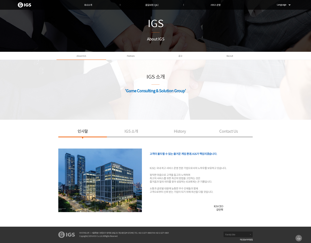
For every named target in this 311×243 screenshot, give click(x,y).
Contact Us (228, 131)
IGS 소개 (131, 131)
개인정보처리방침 (246, 240)
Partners (131, 56)
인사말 (83, 131)
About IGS (81, 56)
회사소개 (88, 5)
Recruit (229, 56)
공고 (180, 56)
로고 (24, 4)
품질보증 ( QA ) (151, 5)
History (180, 131)
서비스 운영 (215, 5)
